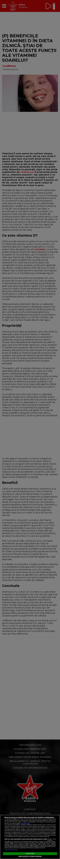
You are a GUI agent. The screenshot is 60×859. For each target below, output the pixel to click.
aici (22, 832)
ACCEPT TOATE (30, 853)
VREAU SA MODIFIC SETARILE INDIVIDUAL (30, 856)
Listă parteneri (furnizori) (11, 849)
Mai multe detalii (25, 823)
